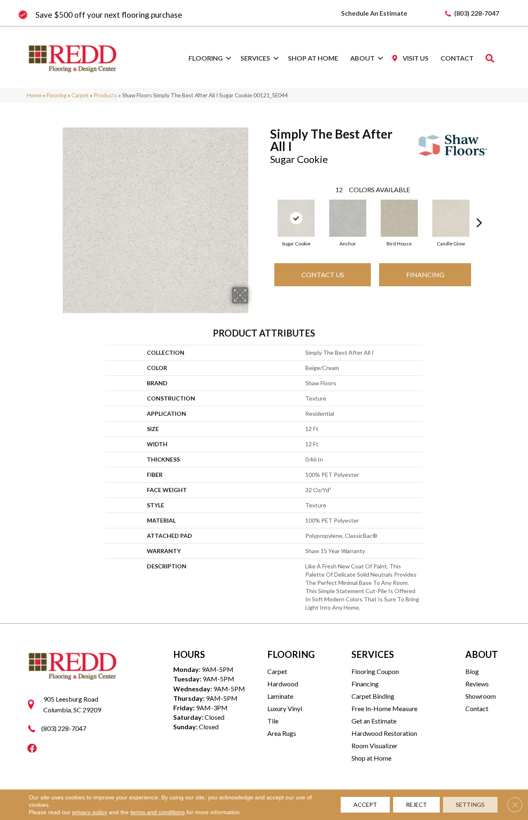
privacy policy (89, 812)
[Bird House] (399, 218)
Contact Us (323, 274)
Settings (470, 804)
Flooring (206, 58)
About (362, 58)
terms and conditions (157, 812)
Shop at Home (313, 58)
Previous (266, 210)
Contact (457, 58)
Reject (416, 804)
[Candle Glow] (450, 218)
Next (479, 210)
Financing (425, 274)
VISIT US (415, 58)
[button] (228, 58)
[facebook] (32, 749)
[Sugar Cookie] (296, 218)
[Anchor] (347, 218)
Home (34, 95)
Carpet (80, 95)
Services (255, 58)
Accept (365, 804)
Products (105, 95)
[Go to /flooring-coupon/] (140, 14)
